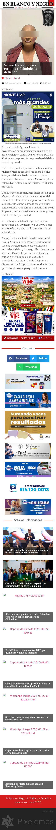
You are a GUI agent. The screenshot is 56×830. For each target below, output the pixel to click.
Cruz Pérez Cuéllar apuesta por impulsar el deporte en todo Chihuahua (27, 551)
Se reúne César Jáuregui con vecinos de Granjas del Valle (26, 718)
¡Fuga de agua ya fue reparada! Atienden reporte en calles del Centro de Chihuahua (27, 617)
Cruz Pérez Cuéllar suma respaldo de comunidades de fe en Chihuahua (25, 585)
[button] (18, 358)
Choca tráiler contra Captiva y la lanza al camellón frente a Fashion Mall (27, 685)
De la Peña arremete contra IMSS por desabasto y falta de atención (25, 651)
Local (17, 78)
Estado (9, 78)
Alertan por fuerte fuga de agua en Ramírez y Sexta (24, 785)
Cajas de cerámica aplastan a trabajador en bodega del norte (27, 752)
